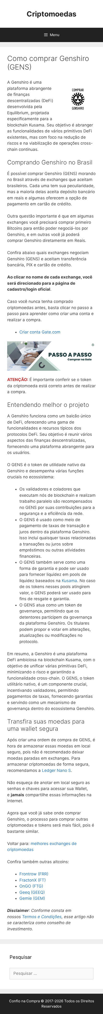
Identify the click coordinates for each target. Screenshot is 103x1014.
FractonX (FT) (32, 880)
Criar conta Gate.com (39, 332)
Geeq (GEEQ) (32, 892)
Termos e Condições (42, 916)
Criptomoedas (51, 14)
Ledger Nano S (56, 770)
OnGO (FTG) (31, 886)
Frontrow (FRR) (33, 874)
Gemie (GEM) (32, 898)
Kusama (69, 580)
